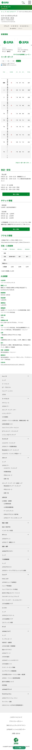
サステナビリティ (7, 694)
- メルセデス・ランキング (10, 468)
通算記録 (4, 497)
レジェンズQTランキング (9, 435)
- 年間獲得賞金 (7, 471)
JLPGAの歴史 (5, 657)
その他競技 (5, 417)
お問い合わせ (16, 733)
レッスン (4, 608)
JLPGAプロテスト (7, 567)
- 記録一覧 (6, 479)
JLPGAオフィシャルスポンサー (10, 660)
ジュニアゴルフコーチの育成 (9, 589)
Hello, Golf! (5, 579)
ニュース (4, 376)
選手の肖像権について (8, 681)
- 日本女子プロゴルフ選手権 (10, 514)
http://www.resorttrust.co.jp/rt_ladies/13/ (12, 364)
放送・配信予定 (6, 527)
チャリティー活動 (7, 701)
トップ (4, 380)
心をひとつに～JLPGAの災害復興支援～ (13, 705)
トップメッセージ (7, 639)
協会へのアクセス (7, 649)
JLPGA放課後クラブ (7, 603)
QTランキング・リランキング (10, 431)
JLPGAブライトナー (7, 551)
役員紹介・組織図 (7, 642)
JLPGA (4, 394)
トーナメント (5, 384)
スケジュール (5, 403)
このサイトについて (16, 717)
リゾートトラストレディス (9, 16)
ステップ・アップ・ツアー (9, 410)
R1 (3, 61)
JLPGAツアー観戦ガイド (8, 542)
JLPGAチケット (6, 539)
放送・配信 (5, 523)
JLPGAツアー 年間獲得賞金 (9, 446)
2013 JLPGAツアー (12, 11)
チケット (4, 534)
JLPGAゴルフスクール (8, 615)
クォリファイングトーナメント (10, 427)
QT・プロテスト (6, 387)
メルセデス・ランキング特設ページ (11, 453)
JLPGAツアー (5, 406)
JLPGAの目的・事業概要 (8, 646)
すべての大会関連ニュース (21, 54)
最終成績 (18, 61)
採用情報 (4, 685)
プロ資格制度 (5, 559)
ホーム (2, 11)
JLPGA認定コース (7, 664)
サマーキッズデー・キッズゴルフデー (12, 600)
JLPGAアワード (6, 653)
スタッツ (4, 458)
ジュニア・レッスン (7, 391)
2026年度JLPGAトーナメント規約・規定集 (13, 674)
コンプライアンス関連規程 (9, 671)
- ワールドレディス (8, 511)
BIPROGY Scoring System (11, 65)
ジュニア (4, 574)
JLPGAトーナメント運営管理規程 (11, 678)
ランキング (5, 439)
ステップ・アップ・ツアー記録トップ (12, 483)
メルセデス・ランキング (8, 443)
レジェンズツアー (7, 413)
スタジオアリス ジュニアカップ (10, 596)
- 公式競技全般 (7, 503)
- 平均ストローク (7, 475)
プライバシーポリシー (16, 721)
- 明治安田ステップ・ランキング (12, 486)
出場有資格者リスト (7, 424)
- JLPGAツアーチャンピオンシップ (12, 518)
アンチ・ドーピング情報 (8, 667)
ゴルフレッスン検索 (7, 622)
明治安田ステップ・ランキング (10, 450)
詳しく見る (16, 194)
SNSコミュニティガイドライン (16, 725)
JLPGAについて (6, 631)
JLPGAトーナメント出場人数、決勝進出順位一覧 (15, 420)
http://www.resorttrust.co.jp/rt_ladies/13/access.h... (15, 242)
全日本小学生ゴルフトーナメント (11, 593)
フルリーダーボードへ (23, 163)
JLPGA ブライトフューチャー (10, 698)
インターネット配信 (7, 530)
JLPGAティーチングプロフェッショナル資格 (14, 570)
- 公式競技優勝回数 (8, 507)
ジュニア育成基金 (7, 586)
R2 (8, 61)
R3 (13, 61)
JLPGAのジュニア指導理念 (9, 582)
